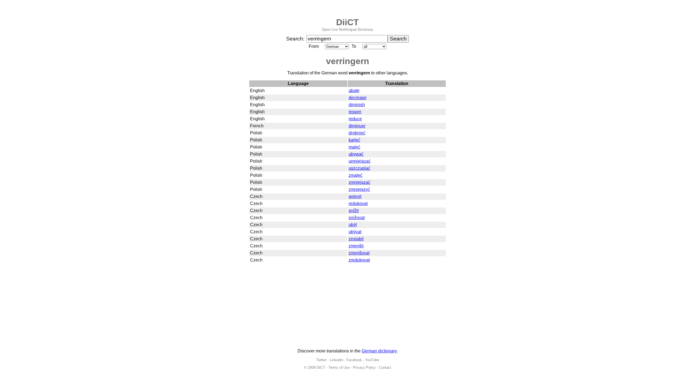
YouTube (372, 360)
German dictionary (379, 351)
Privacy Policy (364, 367)
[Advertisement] (347, 306)
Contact (385, 367)
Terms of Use (339, 367)
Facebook (354, 360)
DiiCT (347, 22)
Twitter (321, 360)
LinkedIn (336, 360)
